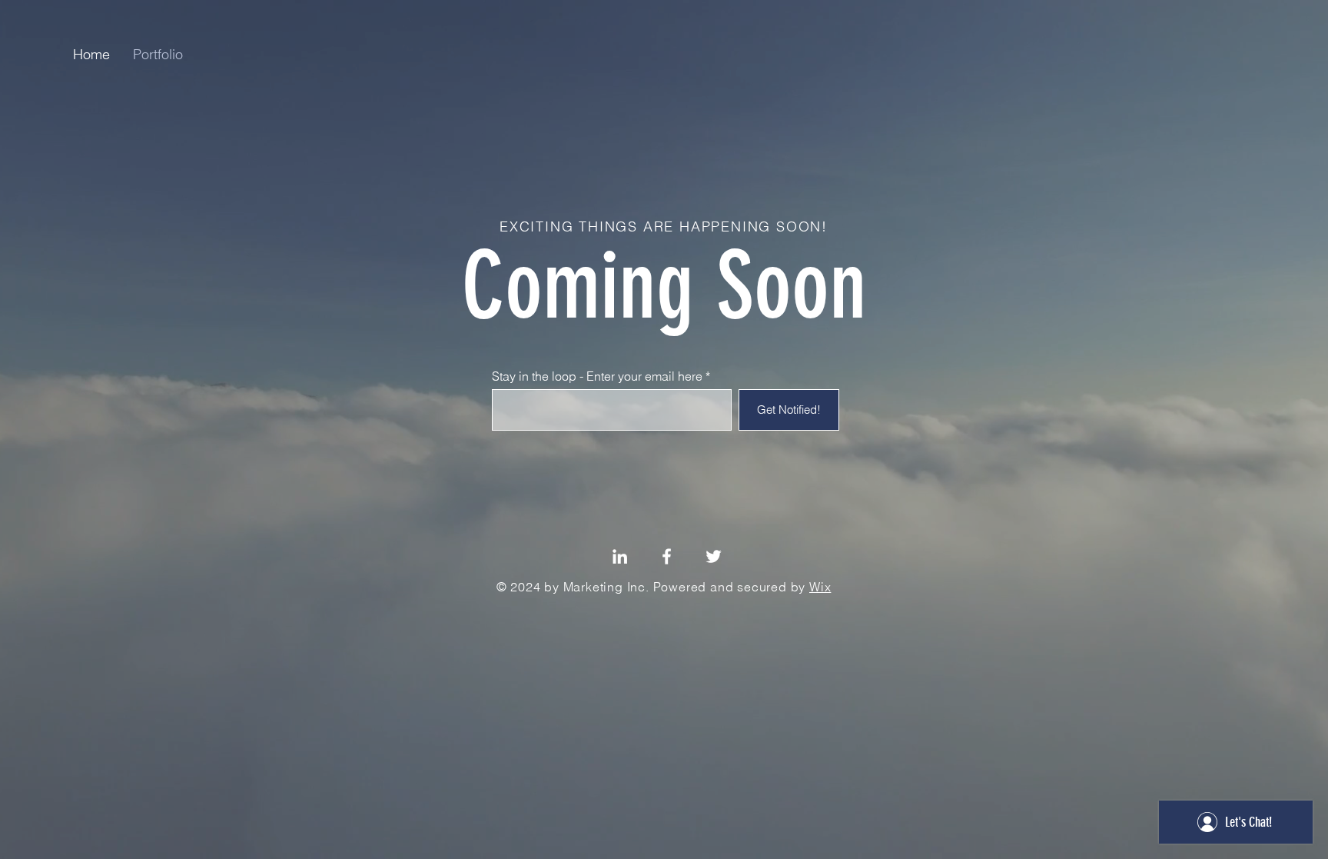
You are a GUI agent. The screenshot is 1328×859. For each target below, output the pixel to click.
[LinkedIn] (619, 556)
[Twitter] (713, 556)
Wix (820, 586)
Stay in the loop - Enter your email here (597, 376)
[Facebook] (666, 556)
